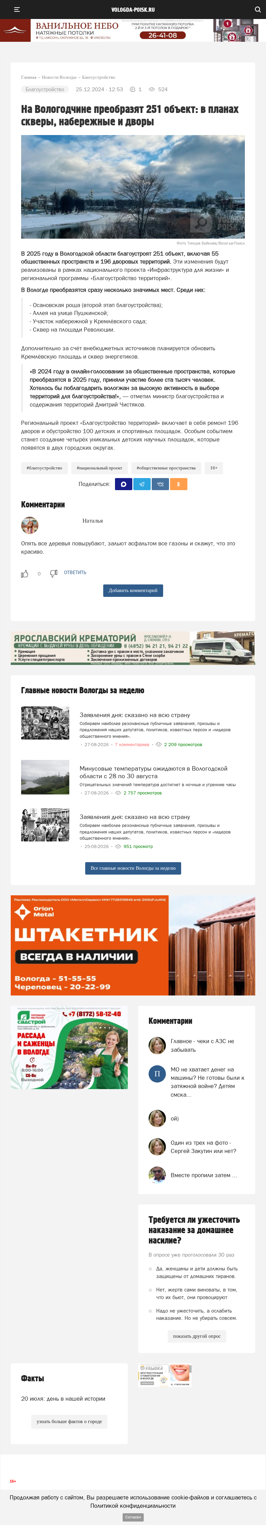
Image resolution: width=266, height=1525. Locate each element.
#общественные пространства (166, 467)
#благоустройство (44, 467)
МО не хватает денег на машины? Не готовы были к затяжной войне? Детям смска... (208, 1082)
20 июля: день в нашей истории (63, 1398)
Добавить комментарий (133, 590)
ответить (75, 572)
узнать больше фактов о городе (69, 1421)
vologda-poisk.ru (133, 10)
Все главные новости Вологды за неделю (133, 868)
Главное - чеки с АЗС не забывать (202, 1045)
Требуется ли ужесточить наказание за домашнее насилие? (194, 1230)
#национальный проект (99, 467)
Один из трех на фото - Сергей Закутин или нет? (203, 1146)
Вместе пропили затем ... (204, 1175)
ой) (175, 1118)
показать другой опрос (197, 1336)
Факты (32, 1379)
